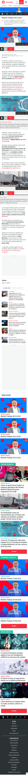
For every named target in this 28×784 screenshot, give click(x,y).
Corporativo (14, 738)
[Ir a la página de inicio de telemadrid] (7, 2)
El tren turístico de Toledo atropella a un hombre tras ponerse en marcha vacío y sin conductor (5, 305)
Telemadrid (14, 726)
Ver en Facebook (3, 717)
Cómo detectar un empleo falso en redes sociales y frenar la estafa (14, 690)
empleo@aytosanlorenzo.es (11, 168)
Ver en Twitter (7, 717)
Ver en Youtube (24, 717)
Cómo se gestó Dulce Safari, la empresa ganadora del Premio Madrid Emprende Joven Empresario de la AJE (14, 474)
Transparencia (14, 745)
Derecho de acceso (14, 752)
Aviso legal (14, 767)
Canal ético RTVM (14, 760)
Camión (14, 179)
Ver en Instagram (11, 717)
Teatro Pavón (12, 337)
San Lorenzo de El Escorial (9, 538)
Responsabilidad (14, 742)
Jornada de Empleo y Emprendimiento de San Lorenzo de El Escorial (14, 104)
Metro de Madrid (13, 311)
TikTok (16, 14)
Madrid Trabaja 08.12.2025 (13, 405)
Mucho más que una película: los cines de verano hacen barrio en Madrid (5, 323)
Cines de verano (13, 320)
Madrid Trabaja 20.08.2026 (14, 588)
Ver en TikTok (16, 717)
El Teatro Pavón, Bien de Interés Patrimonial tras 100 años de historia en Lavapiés (5, 340)
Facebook (2, 14)
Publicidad (14, 750)
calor (10, 328)
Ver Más (14, 551)
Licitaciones (14, 757)
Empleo (3, 282)
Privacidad (14, 764)
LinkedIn (21, 13)
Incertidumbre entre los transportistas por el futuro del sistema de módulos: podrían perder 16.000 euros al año (14, 201)
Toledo (11, 302)
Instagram (11, 13)
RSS (26, 44)
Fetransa (4, 216)
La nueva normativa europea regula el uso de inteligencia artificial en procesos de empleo (14, 642)
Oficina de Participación (14, 762)
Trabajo (8, 282)
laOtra (14, 730)
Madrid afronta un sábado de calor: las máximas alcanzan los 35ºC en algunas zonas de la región (5, 331)
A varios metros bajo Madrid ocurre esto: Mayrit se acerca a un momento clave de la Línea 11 (5, 314)
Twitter (7, 14)
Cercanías (11, 291)
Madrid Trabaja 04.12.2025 (14, 35)
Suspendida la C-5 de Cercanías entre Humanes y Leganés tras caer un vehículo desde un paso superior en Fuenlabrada (5, 294)
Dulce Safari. (18, 78)
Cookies (14, 769)
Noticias (4, 5)
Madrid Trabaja (5, 414)
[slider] (17, 50)
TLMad (10, 5)
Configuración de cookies (14, 772)
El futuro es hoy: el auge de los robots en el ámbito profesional (14, 667)
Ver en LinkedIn (20, 717)
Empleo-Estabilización (14, 755)
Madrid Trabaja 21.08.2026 (14, 567)
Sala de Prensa (14, 740)
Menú (26, 2)
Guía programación (14, 733)
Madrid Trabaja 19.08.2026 (14, 609)
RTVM (14, 721)
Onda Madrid (17, 5)
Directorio (14, 747)
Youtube (25, 13)
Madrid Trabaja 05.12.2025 (13, 425)
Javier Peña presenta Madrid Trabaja (14, 9)
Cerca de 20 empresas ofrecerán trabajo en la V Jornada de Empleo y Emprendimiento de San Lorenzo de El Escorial (14, 126)
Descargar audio (23, 44)
